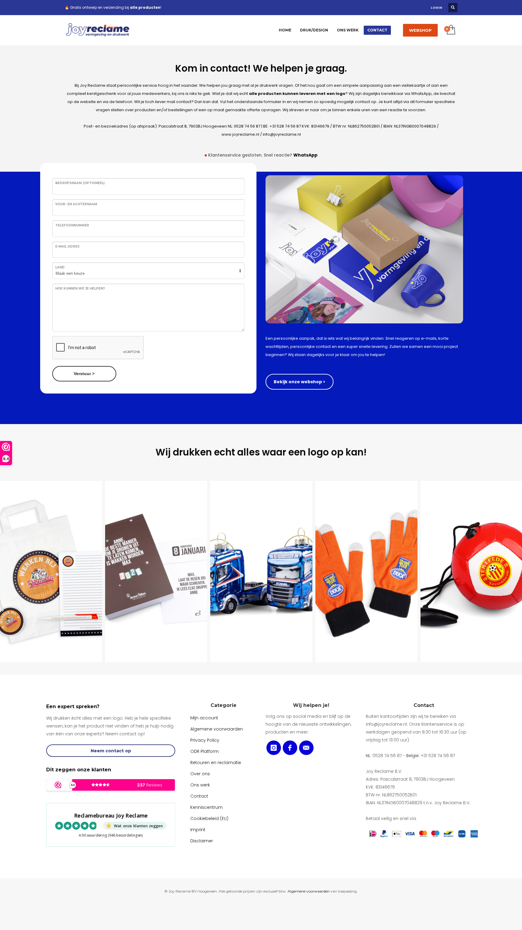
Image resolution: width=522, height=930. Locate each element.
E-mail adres (67, 246)
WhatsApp (305, 155)
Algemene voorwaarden (309, 891)
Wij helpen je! (311, 705)
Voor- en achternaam (76, 204)
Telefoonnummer (72, 225)
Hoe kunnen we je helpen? (80, 288)
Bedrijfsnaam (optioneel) (80, 183)
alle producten (145, 7)
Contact (424, 705)
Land (60, 267)
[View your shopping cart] (450, 30)
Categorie (224, 705)
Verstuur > (84, 373)
